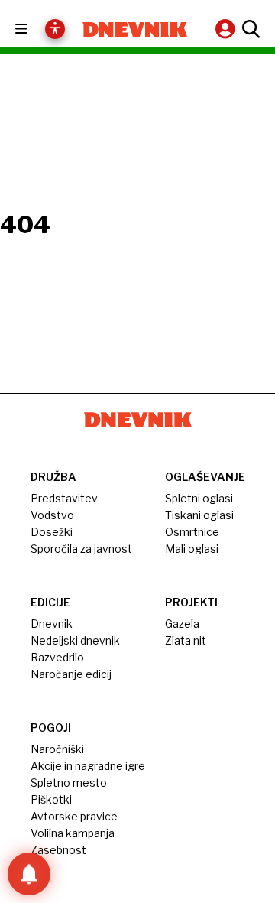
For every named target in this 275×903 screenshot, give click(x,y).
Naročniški (57, 748)
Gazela (182, 623)
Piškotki (51, 799)
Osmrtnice (192, 531)
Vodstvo (52, 514)
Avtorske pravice (74, 816)
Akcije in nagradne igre (88, 765)
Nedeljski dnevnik (75, 640)
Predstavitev (64, 498)
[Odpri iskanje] (249, 29)
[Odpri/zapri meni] (34, 29)
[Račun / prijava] (226, 28)
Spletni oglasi (199, 498)
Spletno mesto (69, 782)
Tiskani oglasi (199, 514)
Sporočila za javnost (81, 548)
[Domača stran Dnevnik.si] (134, 29)
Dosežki (52, 531)
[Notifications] (29, 874)
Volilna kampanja (73, 833)
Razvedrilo (57, 657)
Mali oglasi (191, 548)
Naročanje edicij (71, 674)
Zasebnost (58, 849)
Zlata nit (185, 640)
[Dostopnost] (55, 29)
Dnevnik (52, 623)
